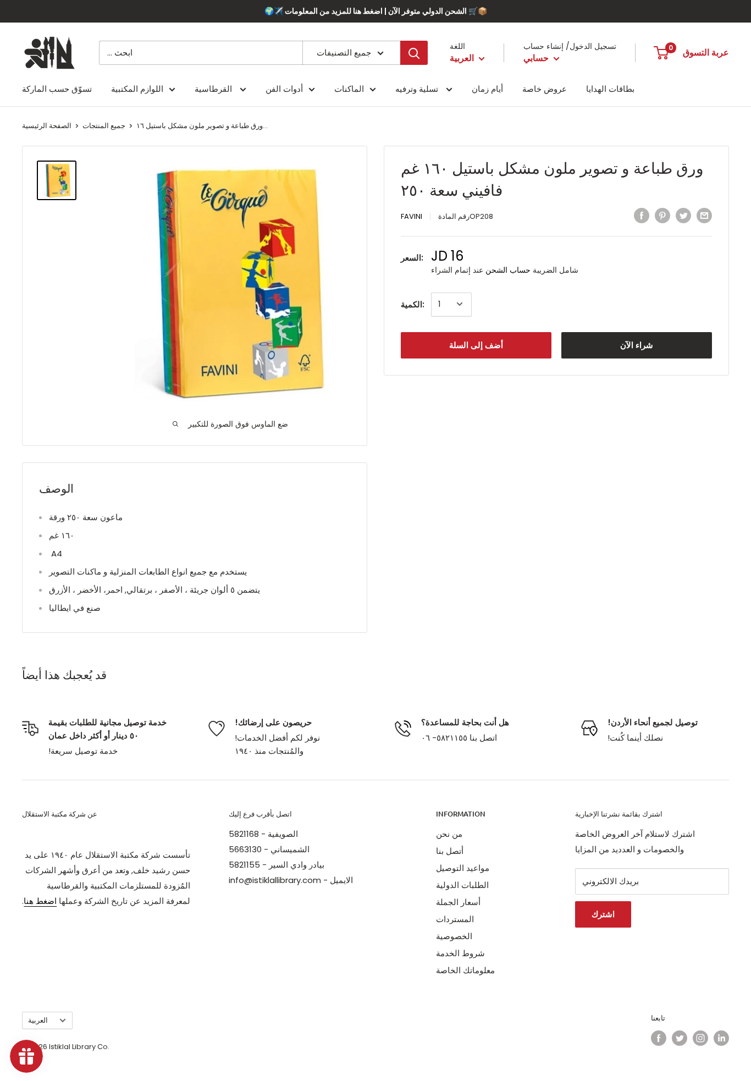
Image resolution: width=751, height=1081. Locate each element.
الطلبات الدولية (462, 885)
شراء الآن (636, 344)
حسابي (537, 58)
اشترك (603, 914)
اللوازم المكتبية (137, 89)
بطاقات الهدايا (610, 89)
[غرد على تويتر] (683, 215)
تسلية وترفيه (417, 89)
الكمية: (412, 304)
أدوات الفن (284, 89)
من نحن (449, 834)
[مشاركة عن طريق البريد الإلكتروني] (704, 215)
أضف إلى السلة (476, 344)
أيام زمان (487, 89)
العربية (38, 1020)
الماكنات (349, 89)
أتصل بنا (449, 851)
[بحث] (414, 53)
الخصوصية (454, 936)
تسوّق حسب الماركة (57, 89)
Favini (411, 216)
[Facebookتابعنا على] (658, 1038)
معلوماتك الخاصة (465, 970)
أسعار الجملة (458, 902)
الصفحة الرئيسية (46, 125)
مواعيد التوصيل (462, 868)
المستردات (455, 919)
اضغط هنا (40, 901)
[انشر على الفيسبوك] (641, 215)
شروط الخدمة (460, 953)
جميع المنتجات (103, 125)
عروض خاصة (544, 89)
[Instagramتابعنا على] (700, 1038)
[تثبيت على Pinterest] (662, 215)
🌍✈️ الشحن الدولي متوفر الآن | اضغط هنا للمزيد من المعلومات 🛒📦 (375, 10)
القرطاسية (214, 89)
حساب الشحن (508, 269)
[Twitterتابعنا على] (679, 1038)
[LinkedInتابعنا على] (721, 1038)
